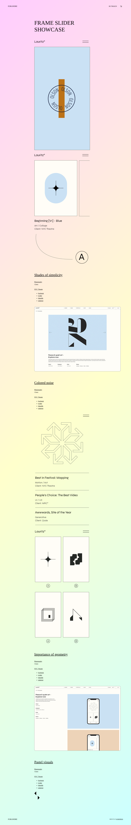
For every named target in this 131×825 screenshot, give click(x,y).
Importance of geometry (51, 654)
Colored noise (44, 383)
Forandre (12, 6)
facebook (41, 293)
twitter (40, 296)
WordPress (119, 819)
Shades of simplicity (48, 275)
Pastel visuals (43, 762)
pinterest (40, 301)
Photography (38, 282)
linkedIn (40, 298)
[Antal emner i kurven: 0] (121, 6)
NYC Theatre (38, 289)
